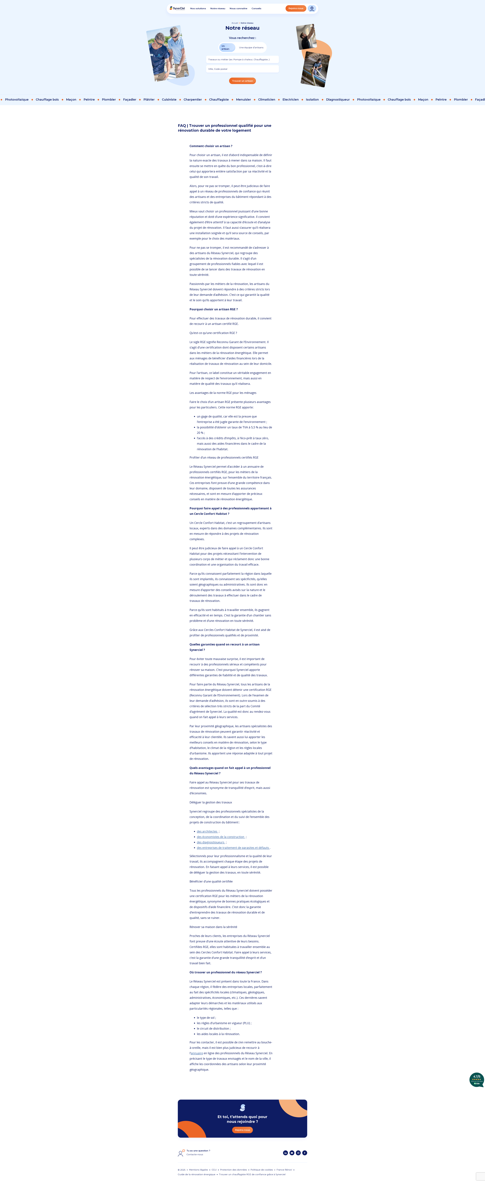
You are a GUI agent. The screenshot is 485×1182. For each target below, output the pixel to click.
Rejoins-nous (295, 8)
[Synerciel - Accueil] (177, 9)
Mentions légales (198, 1169)
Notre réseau (217, 8)
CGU (214, 1169)
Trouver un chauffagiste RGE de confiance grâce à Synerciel (252, 1174)
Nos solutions (198, 8)
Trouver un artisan (242, 80)
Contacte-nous (195, 1154)
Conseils (256, 8)
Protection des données (233, 1169)
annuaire (197, 1053)
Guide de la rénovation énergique (196, 1174)
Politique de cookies (262, 1169)
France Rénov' (284, 1169)
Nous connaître (238, 8)
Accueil (235, 23)
